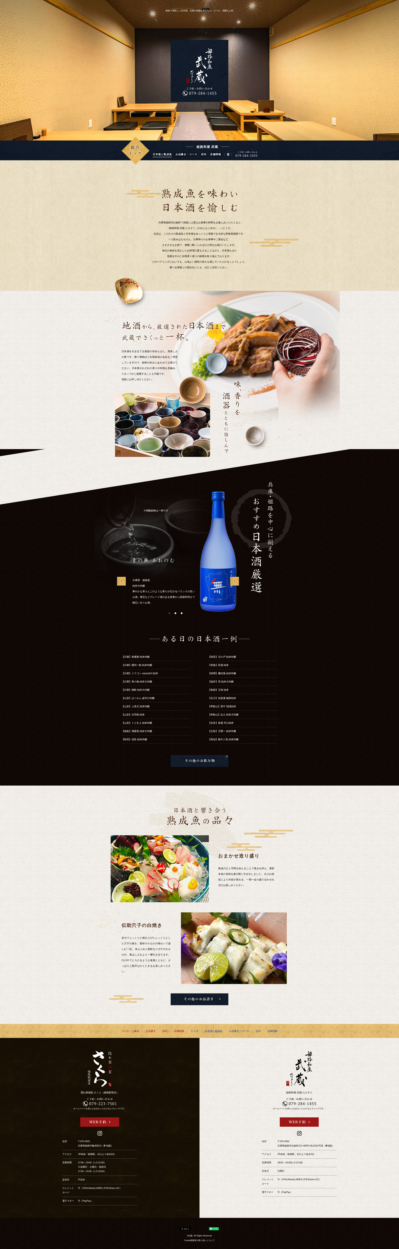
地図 (108, 1145)
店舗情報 (215, 154)
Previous (121, 581)
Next (234, 581)
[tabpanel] (180, 561)
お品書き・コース (186, 154)
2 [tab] (175, 613)
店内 (204, 154)
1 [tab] (169, 613)
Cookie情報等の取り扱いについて (199, 1240)
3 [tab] (182, 613)
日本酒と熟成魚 (162, 154)
